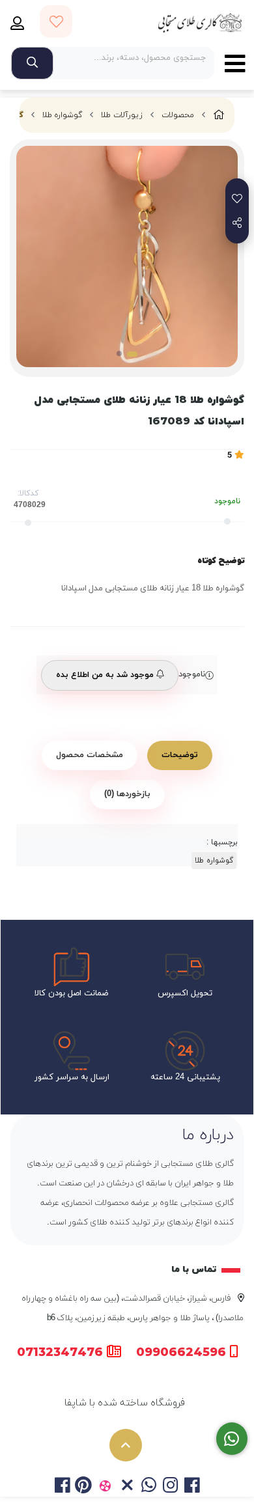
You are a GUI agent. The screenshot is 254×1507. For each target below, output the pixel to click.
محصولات (178, 115)
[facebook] (61, 1487)
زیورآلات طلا (122, 115)
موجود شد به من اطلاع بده (106, 675)
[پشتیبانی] (232, 1439)
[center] (32, 63)
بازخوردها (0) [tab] (127, 794)
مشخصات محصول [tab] (89, 755)
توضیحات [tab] (180, 755)
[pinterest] (83, 1487)
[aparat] (105, 1487)
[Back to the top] (125, 1445)
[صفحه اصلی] (219, 115)
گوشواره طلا (62, 115)
